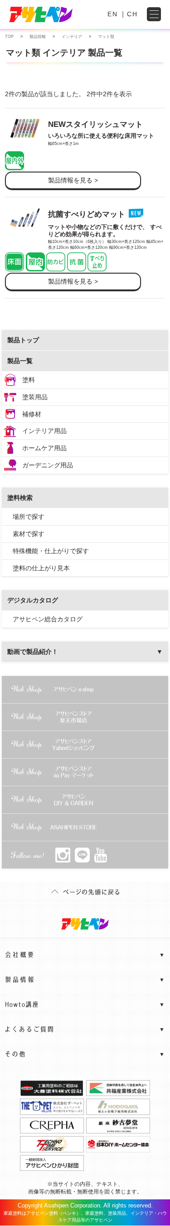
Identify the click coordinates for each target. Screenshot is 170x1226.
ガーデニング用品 (47, 465)
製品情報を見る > (73, 180)
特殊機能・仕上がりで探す (51, 551)
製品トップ (23, 340)
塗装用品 (35, 397)
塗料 (28, 379)
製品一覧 (20, 360)
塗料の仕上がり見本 (41, 568)
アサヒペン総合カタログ (48, 619)
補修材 (31, 414)
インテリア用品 (44, 430)
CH (132, 14)
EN (112, 14)
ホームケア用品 (44, 448)
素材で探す (28, 533)
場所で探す (28, 516)
